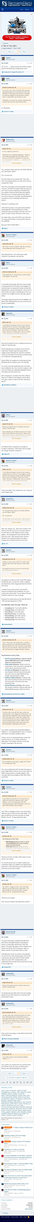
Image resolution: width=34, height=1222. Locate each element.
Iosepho (20, 1103)
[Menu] (2, 9)
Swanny (24, 1108)
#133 (31, 755)
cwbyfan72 (23, 1092)
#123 (31, 145)
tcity (18, 1105)
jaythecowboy (5, 1108)
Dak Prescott (9, 658)
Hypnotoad (19, 1108)
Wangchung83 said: (7, 758)
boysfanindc (13, 1090)
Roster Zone (7, 1153)
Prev (10, 51)
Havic (28, 1095)
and (10, 385)
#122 (31, 83)
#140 (31, 1050)
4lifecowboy (16, 1107)
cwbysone (19, 1090)
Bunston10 (29, 1107)
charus (3, 1090)
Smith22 (29, 1092)
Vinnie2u (20, 1095)
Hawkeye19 (10, 1113)
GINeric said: (5, 148)
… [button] (16, 51)
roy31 (15, 1105)
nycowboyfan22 (5, 1098)
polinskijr (25, 1098)
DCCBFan (20, 1115)
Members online (6, 1087)
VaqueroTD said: (6, 424)
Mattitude (14, 1095)
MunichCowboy (27, 1110)
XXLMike (15, 1097)
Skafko (24, 1113)
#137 (31, 937)
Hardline (15, 1094)
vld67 (23, 1102)
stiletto (3, 1097)
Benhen (20, 1110)
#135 (31, 832)
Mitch (16, 1103)
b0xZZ (20, 1097)
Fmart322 (8, 1110)
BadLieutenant (5, 1103)
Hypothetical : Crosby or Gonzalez (14, 1149)
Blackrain (3, 1100)
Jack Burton (21, 1094)
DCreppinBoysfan (6, 1092)
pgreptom (8, 1112)
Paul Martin (22, 1107)
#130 (31, 555)
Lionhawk (14, 1115)
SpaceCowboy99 (7, 48)
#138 (31, 978)
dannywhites (9, 1105)
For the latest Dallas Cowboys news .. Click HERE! (17, 37)
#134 (31, 792)
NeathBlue (23, 1112)
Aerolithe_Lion (27, 1103)
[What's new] (32, 9)
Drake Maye (9, 664)
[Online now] (4, 81)
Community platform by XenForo (14, 1220)
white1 (24, 1095)
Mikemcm (14, 1112)
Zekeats (29, 1112)
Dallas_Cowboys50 (6, 1095)
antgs (21, 1105)
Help (21, 1217)
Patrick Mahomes (10, 685)
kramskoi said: (6, 836)
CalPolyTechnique (11, 1100)
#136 (31, 880)
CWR (18, 1092)
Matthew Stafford (10, 677)
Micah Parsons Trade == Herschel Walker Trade (18, 1163)
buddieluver (12, 1108)
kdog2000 (3, 1113)
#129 (31, 504)
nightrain (12, 1098)
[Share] (28, 63)
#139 (31, 1008)
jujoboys (3, 1105)
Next (24, 51)
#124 (31, 240)
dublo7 (19, 1100)
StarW (24, 1090)
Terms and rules (5, 1217)
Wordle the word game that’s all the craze (16, 1183)
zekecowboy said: (6, 243)
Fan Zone (6, 1132)
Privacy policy (14, 1217)
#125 (31, 268)
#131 (31, 636)
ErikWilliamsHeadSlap (7, 1102)
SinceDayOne (19, 1098)
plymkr (7, 1090)
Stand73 (9, 1115)
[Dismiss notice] (31, 15)
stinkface (13, 1092)
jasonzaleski (29, 1209)
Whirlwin (16, 1113)
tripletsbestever (18, 1102)
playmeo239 (9, 1097)
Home (25, 1217)
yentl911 (12, 1103)
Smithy (3, 1112)
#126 (31, 318)
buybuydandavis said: (7, 559)
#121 (31, 63)
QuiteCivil (28, 1102)
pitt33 (18, 1112)
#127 (31, 420)
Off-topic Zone (8, 1187)
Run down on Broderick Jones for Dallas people (18, 1169)
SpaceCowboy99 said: (8, 1012)
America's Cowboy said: (8, 87)
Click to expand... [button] (17, 163)
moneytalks (14, 1110)
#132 (31, 705)
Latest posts (5, 1124)
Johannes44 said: (6, 709)
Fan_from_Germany (6, 1107)
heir (30, 1098)
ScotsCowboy (26, 1097)
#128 (31, 465)
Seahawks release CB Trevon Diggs (15, 1135)
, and (14, 72)
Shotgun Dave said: (7, 507)
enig (20, 1113)
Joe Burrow (9, 670)
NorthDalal (4, 1094)
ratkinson (10, 1094)
